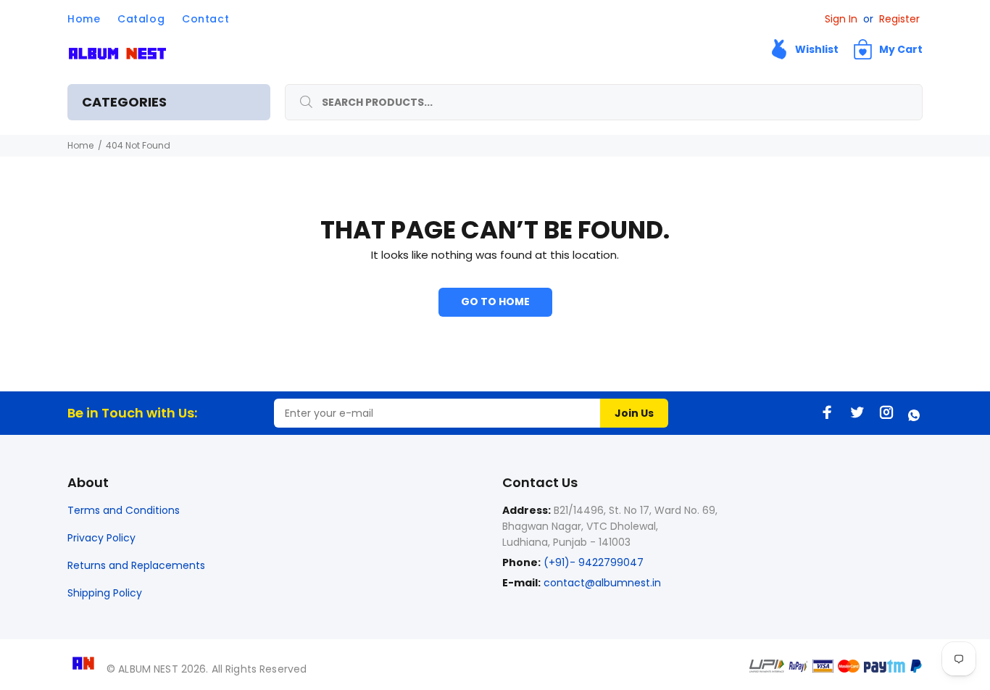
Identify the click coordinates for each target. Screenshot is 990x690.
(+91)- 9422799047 (592, 562)
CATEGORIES (124, 102)
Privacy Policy (101, 538)
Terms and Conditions (123, 510)
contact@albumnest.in (602, 582)
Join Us (634, 413)
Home (80, 145)
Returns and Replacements (136, 565)
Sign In (841, 19)
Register (899, 19)
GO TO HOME (495, 301)
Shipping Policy (104, 593)
